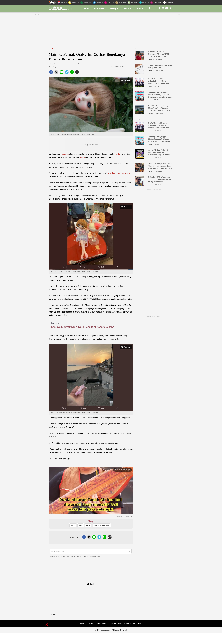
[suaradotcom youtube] (166, 8)
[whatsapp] (71, 73)
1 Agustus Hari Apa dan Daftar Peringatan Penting (160, 66)
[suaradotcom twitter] (163, 8)
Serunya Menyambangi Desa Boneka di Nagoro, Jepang (82, 327)
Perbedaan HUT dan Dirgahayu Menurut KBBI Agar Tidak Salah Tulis (158, 54)
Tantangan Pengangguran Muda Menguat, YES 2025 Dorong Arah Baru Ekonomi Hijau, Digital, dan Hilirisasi (159, 94)
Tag (90, 521)
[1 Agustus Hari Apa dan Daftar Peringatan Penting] (139, 73)
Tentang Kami (101, 624)
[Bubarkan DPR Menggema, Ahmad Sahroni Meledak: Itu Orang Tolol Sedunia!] (139, 185)
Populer (138, 48)
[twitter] (56, 73)
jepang (73, 525)
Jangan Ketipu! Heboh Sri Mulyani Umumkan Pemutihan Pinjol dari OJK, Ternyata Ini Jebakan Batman (160, 152)
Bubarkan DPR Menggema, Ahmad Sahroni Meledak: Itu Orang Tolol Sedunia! (159, 179)
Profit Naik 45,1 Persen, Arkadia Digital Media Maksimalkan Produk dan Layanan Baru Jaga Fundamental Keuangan (158, 81)
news (87, 8)
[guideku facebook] (159, 8)
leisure (127, 8)
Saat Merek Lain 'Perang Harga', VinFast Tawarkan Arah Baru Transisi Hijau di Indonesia (159, 108)
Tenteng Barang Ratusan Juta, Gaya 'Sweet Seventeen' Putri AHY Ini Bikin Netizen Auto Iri (160, 166)
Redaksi (82, 624)
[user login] (149, 9)
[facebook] (51, 73)
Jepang (65, 154)
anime (119, 154)
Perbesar (127, 80)
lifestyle (113, 8)
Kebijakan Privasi (115, 624)
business (99, 8)
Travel (52, 49)
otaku (82, 157)
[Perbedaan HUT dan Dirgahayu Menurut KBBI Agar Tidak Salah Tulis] (139, 59)
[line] (61, 73)
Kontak (90, 624)
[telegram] (66, 73)
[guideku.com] (60, 10)
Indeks (139, 8)
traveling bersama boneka (119, 173)
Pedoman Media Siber (132, 624)
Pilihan (137, 120)
